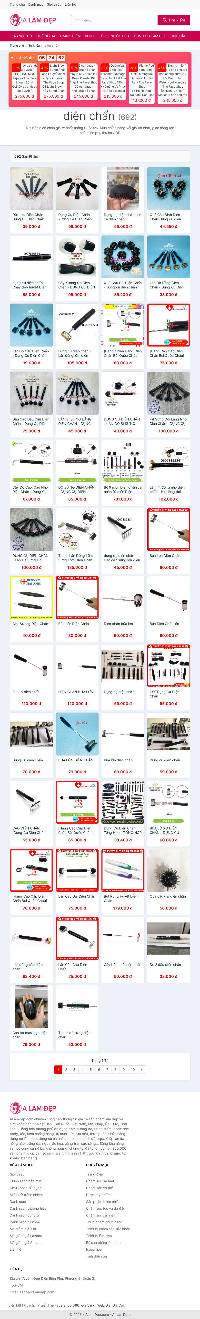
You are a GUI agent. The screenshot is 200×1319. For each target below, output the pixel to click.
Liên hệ (70, 4)
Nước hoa (120, 36)
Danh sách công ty (25, 1215)
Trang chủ (17, 4)
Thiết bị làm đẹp (99, 1236)
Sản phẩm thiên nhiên (103, 1201)
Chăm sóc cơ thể (99, 1188)
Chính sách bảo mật (25, 1181)
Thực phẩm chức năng (104, 1222)
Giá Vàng (88, 1305)
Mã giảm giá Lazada (26, 1236)
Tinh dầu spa (96, 1256)
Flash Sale (22, 58)
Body (89, 36)
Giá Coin (119, 1305)
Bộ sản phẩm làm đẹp (103, 1242)
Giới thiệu (54, 4)
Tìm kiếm (176, 20)
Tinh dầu (178, 36)
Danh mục (35, 4)
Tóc (102, 36)
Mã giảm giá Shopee (26, 1242)
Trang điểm (70, 36)
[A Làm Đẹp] (34, 1108)
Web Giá (103, 1305)
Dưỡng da (45, 36)
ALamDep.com (97, 1314)
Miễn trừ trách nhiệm (26, 1195)
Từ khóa (34, 45)
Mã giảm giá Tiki (23, 1229)
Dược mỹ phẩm (98, 1195)
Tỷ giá (41, 1305)
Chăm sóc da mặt (100, 1181)
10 (133, 1069)
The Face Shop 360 (63, 1305)
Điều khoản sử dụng (26, 1188)
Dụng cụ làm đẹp (150, 36)
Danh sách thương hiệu (28, 1208)
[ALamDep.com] (33, 20)
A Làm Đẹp (121, 1314)
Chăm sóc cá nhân (101, 1215)
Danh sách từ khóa (25, 1222)
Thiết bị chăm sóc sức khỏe (108, 1229)
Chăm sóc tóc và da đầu (105, 1208)
